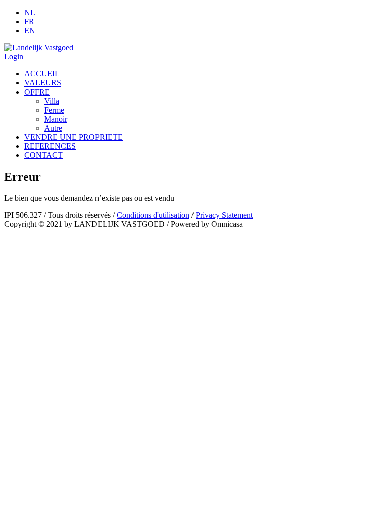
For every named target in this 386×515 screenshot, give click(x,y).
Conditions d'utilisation (153, 215)
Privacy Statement (224, 215)
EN (29, 30)
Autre (53, 128)
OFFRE (37, 92)
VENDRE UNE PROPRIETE (73, 137)
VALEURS (42, 82)
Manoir (55, 119)
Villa (51, 101)
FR (29, 21)
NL (29, 12)
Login (13, 56)
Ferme (54, 110)
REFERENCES (50, 146)
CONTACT (43, 155)
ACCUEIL (42, 73)
